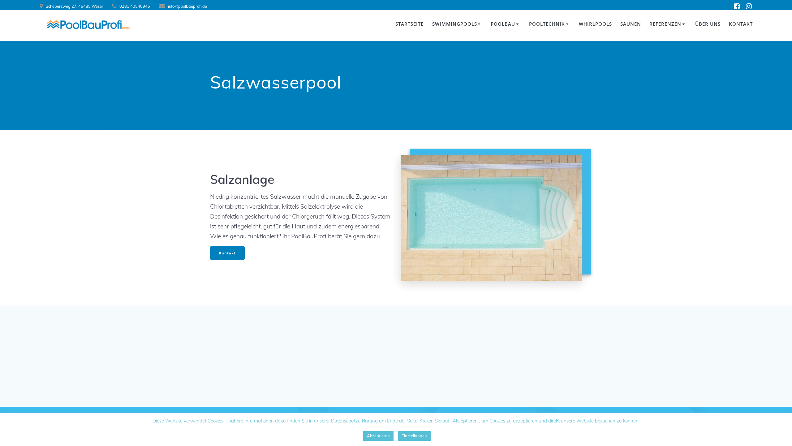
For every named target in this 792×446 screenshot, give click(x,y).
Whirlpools (595, 24)
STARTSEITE (409, 24)
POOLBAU (503, 24)
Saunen (630, 24)
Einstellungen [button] (414, 435)
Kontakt (227, 253)
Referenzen (665, 24)
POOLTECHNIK (547, 24)
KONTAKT (741, 24)
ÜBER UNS (708, 24)
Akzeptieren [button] (378, 435)
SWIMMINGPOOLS (454, 24)
